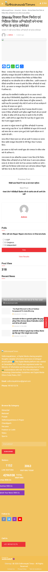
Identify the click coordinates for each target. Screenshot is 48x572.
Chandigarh (6, 423)
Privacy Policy (22, 569)
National (5, 413)
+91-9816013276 (11, 544)
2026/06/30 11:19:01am (20, 314)
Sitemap (8, 564)
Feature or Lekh (8, 430)
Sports (4, 436)
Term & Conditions (35, 569)
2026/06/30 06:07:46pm (11, 303)
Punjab (4, 417)
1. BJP (7, 240)
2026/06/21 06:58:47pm (20, 336)
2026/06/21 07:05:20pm (20, 326)
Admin (10, 35)
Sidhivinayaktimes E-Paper (13, 420)
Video (4, 433)
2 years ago (20, 35)
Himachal (5, 410)
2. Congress (9, 242)
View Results (24, 257)
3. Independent (10, 245)
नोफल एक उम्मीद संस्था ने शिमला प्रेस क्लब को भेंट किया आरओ (23, 300)
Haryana (5, 426)
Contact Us (11, 569)
